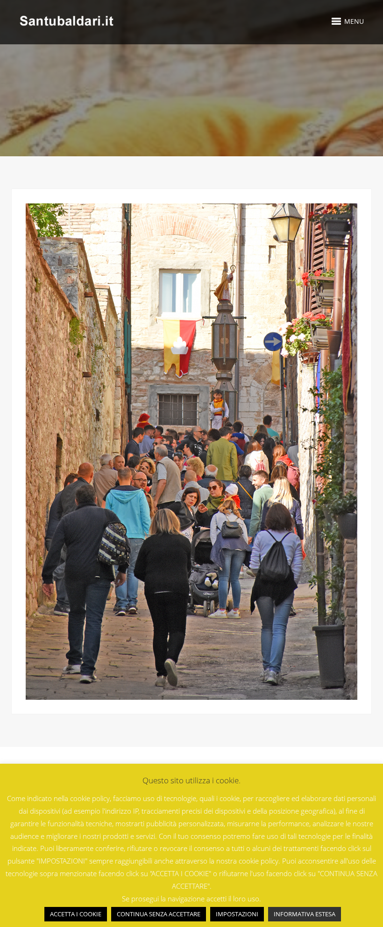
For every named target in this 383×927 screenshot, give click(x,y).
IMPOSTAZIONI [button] (237, 914)
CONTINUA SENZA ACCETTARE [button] (158, 914)
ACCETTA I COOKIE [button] (75, 914)
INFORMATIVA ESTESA (304, 914)
